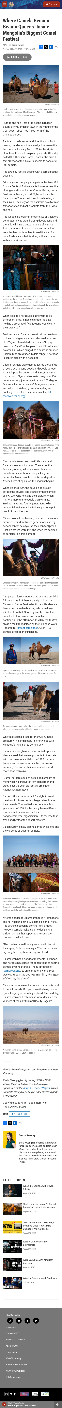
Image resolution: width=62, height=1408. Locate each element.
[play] (4, 1404)
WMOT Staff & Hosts (15, 1340)
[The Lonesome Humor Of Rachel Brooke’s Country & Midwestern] (12, 1209)
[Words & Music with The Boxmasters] (12, 1246)
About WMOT (12, 1346)
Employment (11, 1352)
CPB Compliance (13, 1377)
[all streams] (58, 1404)
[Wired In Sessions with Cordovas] (12, 1283)
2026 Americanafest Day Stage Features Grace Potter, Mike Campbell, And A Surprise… (39, 1225)
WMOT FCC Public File (15, 1371)
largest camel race (27, 627)
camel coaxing (12, 970)
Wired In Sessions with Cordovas (40, 1278)
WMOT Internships (14, 1358)
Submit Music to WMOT (16, 1365)
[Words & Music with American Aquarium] (12, 1264)
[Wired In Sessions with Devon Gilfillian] (12, 1190)
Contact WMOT (13, 1333)
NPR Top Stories (19, 1114)
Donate (53, 4)
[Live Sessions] (24, 1394)
